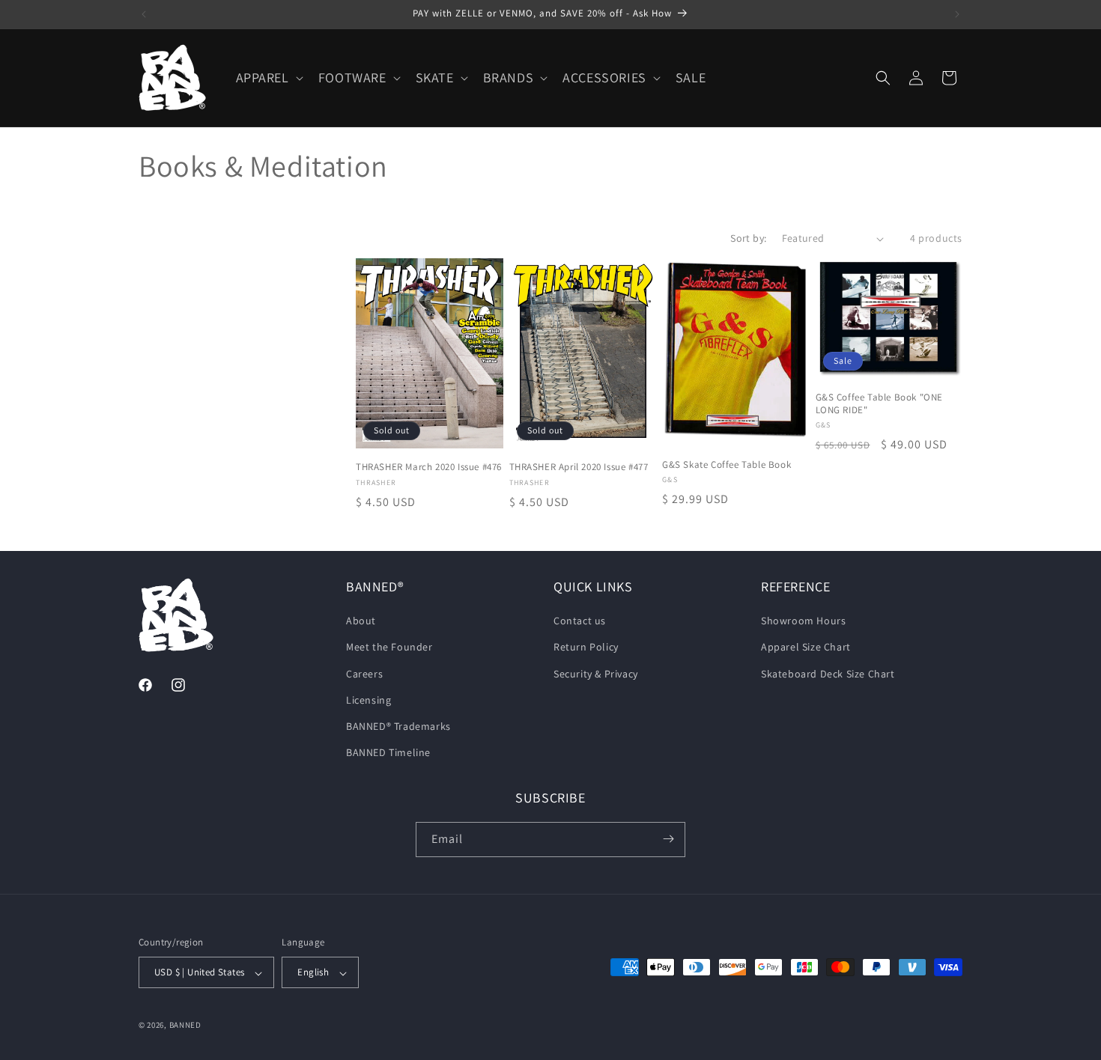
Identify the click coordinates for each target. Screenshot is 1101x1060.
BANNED (185, 1025)
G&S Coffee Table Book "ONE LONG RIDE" (880, 404)
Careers (364, 673)
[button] (268, 77)
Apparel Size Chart (806, 647)
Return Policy (586, 647)
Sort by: (748, 238)
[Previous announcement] (143, 14)
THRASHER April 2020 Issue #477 (579, 467)
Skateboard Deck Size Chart (828, 673)
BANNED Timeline (388, 753)
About (361, 621)
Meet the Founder (389, 647)
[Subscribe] (668, 838)
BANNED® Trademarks (398, 726)
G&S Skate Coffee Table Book (726, 465)
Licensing (368, 700)
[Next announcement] (957, 14)
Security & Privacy (595, 673)
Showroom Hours (803, 621)
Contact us (579, 621)
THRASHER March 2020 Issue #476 (429, 467)
